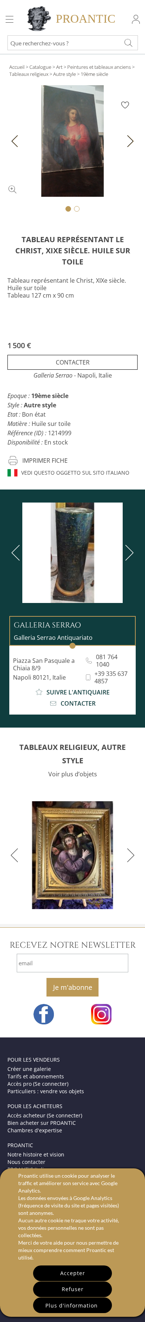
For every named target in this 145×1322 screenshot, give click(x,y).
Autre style (64, 74)
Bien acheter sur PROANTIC (41, 1122)
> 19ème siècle (92, 74)
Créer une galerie (29, 1068)
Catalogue (40, 67)
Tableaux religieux (28, 74)
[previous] (17, 552)
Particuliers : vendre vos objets (45, 1091)
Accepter (72, 1273)
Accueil (17, 67)
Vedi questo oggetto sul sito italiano (75, 472)
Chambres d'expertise (34, 1130)
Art (59, 67)
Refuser (73, 1289)
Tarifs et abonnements (35, 1076)
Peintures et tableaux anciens (99, 67)
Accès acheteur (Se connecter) (44, 1115)
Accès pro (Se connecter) (37, 1083)
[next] (128, 552)
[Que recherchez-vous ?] (128, 43)
